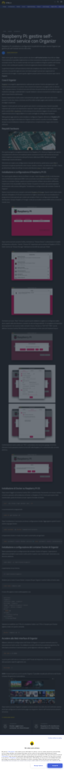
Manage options (38, 765)
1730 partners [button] (11, 751)
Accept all (55, 765)
